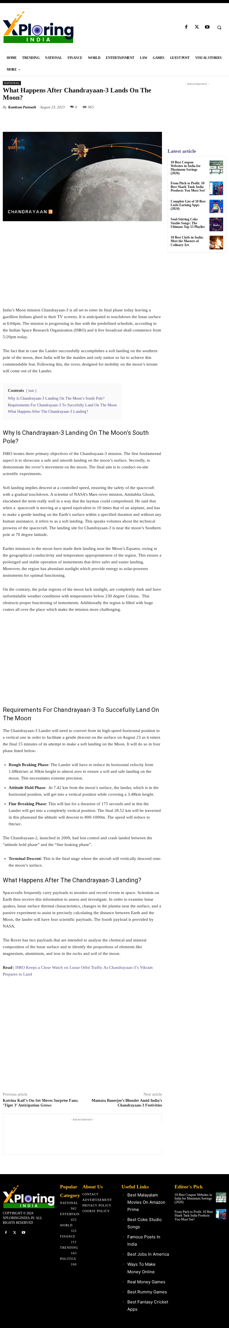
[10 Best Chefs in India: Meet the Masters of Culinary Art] (216, 242)
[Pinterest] (67, 120)
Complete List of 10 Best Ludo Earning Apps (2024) (188, 205)
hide (31, 391)
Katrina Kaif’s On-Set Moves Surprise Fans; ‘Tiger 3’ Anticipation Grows (40, 1102)
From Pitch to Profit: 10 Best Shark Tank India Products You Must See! (188, 186)
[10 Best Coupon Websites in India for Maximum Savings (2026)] (216, 167)
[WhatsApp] (79, 120)
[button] (219, 27)
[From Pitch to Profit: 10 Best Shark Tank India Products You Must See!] (216, 188)
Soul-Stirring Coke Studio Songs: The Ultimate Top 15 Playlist (188, 222)
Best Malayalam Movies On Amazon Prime (146, 1202)
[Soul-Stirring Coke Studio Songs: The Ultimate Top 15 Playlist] (216, 224)
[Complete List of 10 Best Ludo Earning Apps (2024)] (216, 206)
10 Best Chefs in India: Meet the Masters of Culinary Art (187, 241)
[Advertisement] (82, 267)
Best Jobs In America (148, 1254)
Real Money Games (146, 1281)
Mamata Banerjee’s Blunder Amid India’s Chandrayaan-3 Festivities (127, 1102)
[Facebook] (186, 27)
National (12, 83)
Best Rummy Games (147, 1291)
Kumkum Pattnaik (22, 107)
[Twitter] (197, 27)
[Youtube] (207, 27)
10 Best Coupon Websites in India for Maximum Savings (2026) (186, 167)
